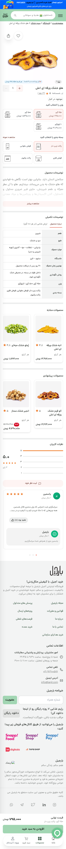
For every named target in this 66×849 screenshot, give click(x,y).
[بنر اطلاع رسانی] (33, 4)
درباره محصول (56, 224)
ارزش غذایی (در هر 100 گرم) (35, 224)
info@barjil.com (49, 683)
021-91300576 (50, 672)
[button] (40, 81)
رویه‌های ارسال (25, 611)
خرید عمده (27, 627)
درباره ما (59, 619)
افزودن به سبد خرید (33, 829)
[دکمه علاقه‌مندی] (18, 35)
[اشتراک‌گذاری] (8, 35)
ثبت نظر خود (31, 483)
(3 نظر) (41, 93)
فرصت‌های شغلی (24, 619)
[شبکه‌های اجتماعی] (54, 805)
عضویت (9, 700)
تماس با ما (57, 627)
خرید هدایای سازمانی (52, 635)
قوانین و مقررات (55, 611)
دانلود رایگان (11, 713)
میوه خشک (35, 23)
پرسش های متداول (22, 603)
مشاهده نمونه (9, 137)
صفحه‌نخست (57, 23)
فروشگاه (46, 23)
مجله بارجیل (57, 603)
